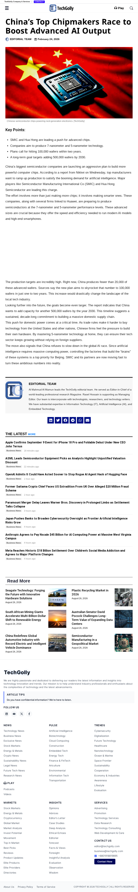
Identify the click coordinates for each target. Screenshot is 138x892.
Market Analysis (13, 828)
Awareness (100, 780)
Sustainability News (15, 760)
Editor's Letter (57, 818)
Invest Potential (13, 833)
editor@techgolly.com (107, 846)
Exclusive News (13, 740)
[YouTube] (14, 714)
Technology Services (106, 818)
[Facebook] (29, 714)
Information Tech (59, 775)
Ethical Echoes (57, 833)
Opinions (54, 808)
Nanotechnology (103, 750)
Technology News (14, 730)
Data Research (103, 823)
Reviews (8, 852)
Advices (53, 813)
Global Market (12, 823)
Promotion (100, 813)
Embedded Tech (58, 750)
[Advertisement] (69, 250)
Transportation (57, 780)
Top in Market (11, 842)
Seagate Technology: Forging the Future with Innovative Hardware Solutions (25, 594)
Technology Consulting (107, 828)
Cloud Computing (59, 740)
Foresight (54, 852)
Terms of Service (45, 886)
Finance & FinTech (59, 760)
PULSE (53, 725)
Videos (7, 794)
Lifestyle (99, 785)
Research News (13, 775)
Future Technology (105, 740)
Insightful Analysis (59, 857)
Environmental (57, 770)
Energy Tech (56, 755)
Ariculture (54, 765)
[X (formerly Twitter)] (21, 714)
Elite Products (12, 862)
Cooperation (101, 770)
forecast (54, 842)
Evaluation (100, 790)
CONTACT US (102, 840)
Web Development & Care (109, 833)
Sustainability (102, 765)
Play (121, 8)
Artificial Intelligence (60, 730)
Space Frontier (102, 760)
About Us (9, 886)
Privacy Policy (25, 886)
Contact (39, 2)
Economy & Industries (106, 775)
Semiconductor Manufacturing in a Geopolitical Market (85, 639)
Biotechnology (57, 735)
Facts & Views (57, 847)
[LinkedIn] (6, 714)
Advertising (100, 808)
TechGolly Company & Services (17, 2)
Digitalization (101, 735)
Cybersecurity (102, 730)
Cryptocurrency (13, 818)
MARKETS (10, 802)
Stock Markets (12, 745)
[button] (50, 420)
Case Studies (56, 823)
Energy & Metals (13, 750)
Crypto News (11, 755)
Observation (56, 867)
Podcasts (9, 789)
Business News (12, 735)
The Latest (20, 434)
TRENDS (99, 725)
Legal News (10, 765)
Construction (56, 745)
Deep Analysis (57, 828)
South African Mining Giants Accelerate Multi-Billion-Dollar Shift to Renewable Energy (25, 616)
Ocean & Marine (103, 755)
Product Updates (13, 857)
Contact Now (104, 861)
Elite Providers (12, 867)
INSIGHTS (55, 802)
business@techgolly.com (108, 851)
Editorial (53, 838)
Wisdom (53, 872)
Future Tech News (14, 770)
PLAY (10, 783)
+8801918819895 (108, 855)
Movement (10, 838)
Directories (10, 872)
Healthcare (100, 745)
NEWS (8, 725)
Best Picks (10, 847)
